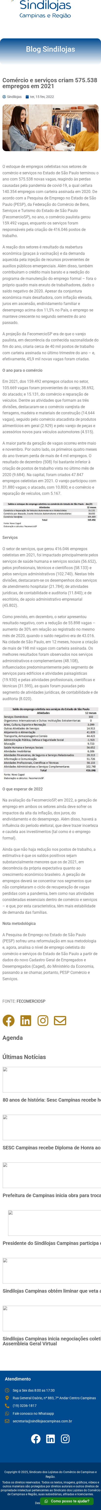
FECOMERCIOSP (31, 1001)
